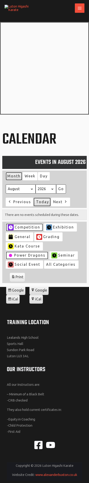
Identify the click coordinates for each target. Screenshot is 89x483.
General (22, 237)
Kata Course (27, 246)
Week (30, 176)
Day (44, 176)
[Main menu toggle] (79, 8)
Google (16, 291)
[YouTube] (50, 445)
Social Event (27, 264)
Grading (51, 237)
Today (42, 202)
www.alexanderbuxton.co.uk (56, 475)
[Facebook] (38, 445)
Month (14, 176)
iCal (14, 300)
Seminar (66, 255)
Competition (27, 227)
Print (17, 278)
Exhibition (63, 227)
